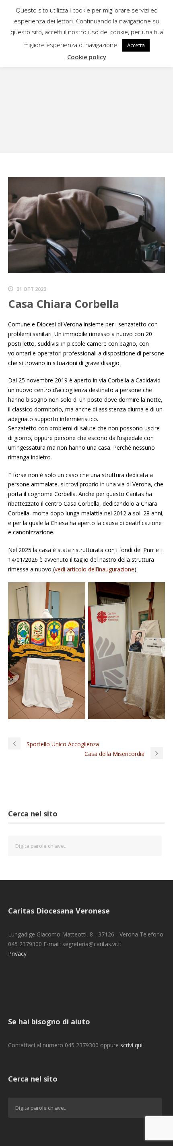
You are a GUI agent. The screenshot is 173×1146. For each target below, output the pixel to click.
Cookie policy (86, 57)
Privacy (17, 953)
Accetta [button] (136, 45)
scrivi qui (131, 1045)
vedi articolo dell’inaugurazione (94, 569)
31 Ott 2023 (31, 289)
